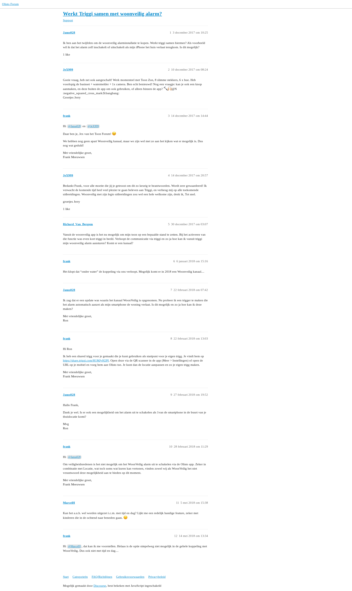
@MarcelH (74, 546)
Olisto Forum (10, 4)
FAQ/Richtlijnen (102, 576)
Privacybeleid (157, 576)
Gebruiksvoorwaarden (130, 576)
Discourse (100, 585)
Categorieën (80, 576)
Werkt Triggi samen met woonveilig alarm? (112, 14)
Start (66, 576)
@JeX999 (93, 126)
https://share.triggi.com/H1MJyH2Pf (86, 360)
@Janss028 (74, 126)
